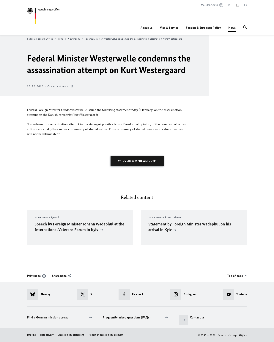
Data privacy (47, 334)
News (232, 29)
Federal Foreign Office (40, 38)
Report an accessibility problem (106, 334)
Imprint (31, 334)
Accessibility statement (71, 334)
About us (146, 28)
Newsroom (74, 38)
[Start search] (245, 28)
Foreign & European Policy (203, 28)
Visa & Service (169, 28)
